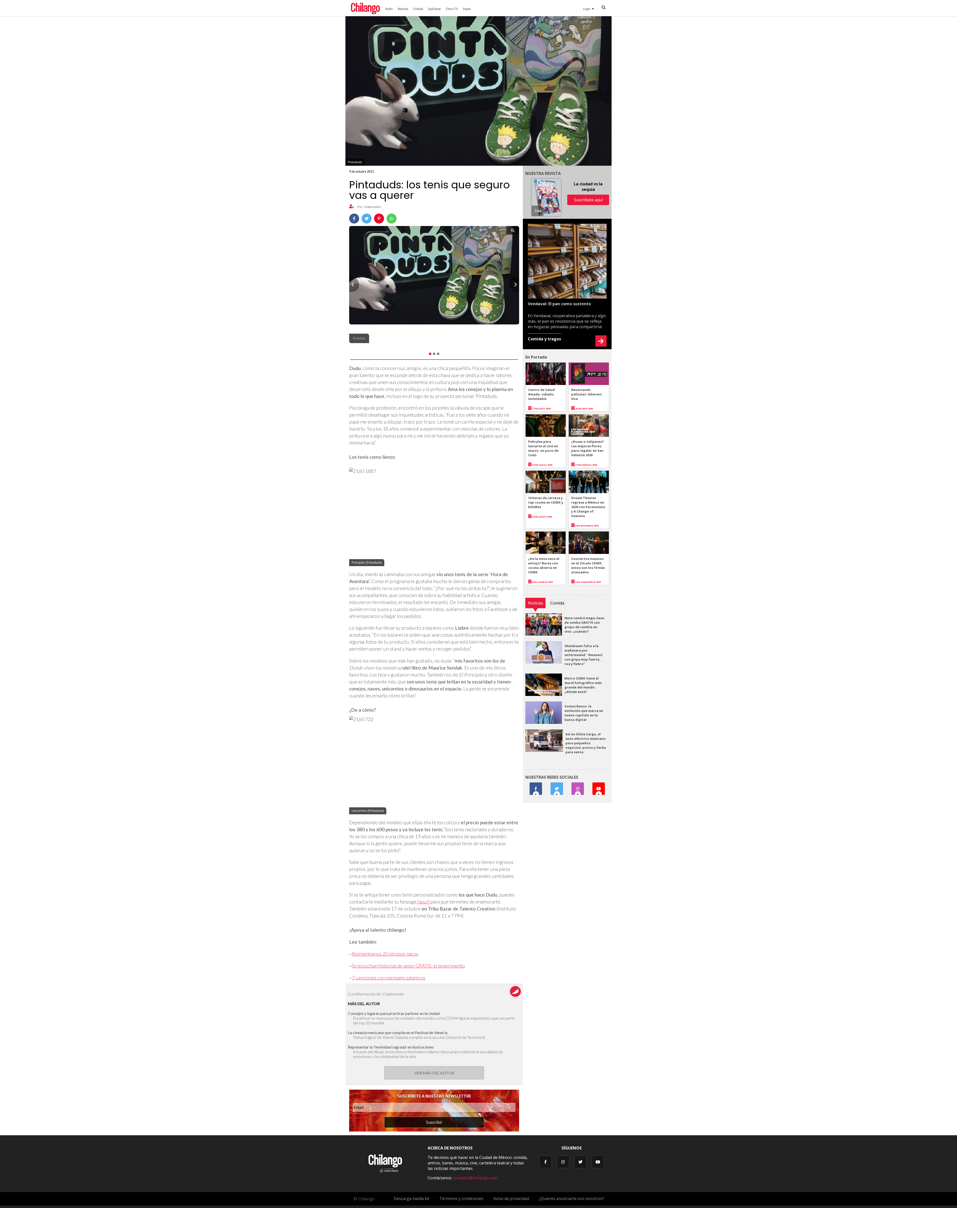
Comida (418, 9)
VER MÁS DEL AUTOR (434, 1072)
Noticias (403, 9)
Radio (389, 9)
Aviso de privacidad (511, 1198)
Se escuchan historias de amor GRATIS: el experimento (408, 966)
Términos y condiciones (461, 1198)
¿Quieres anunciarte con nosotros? (571, 1198)
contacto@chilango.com (475, 1178)
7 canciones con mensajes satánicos (388, 978)
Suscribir (434, 1122)
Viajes (467, 9)
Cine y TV (452, 9)
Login (587, 9)
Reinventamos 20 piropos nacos (385, 954)
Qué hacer (434, 9)
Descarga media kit (411, 1198)
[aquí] (423, 902)
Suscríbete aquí (588, 200)
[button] (354, 284)
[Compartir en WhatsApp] (392, 219)
